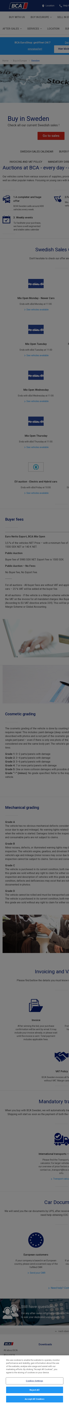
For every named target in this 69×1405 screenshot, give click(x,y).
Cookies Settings (34, 1381)
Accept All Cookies (34, 1399)
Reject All (34, 1390)
